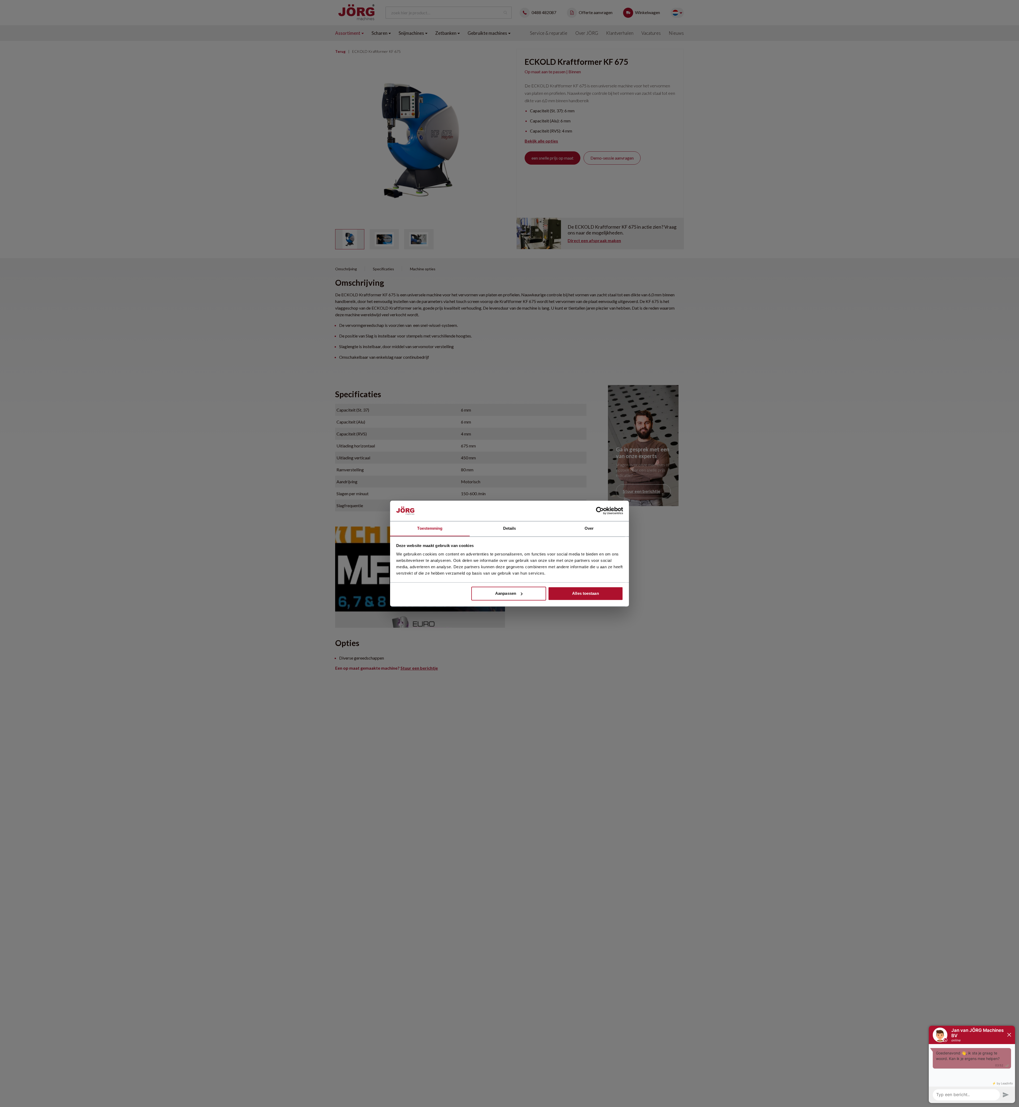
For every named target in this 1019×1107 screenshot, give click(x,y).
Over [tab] (589, 528)
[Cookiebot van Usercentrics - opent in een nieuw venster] (600, 511)
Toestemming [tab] (429, 528)
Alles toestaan (585, 593)
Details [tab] (509, 528)
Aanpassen (505, 593)
